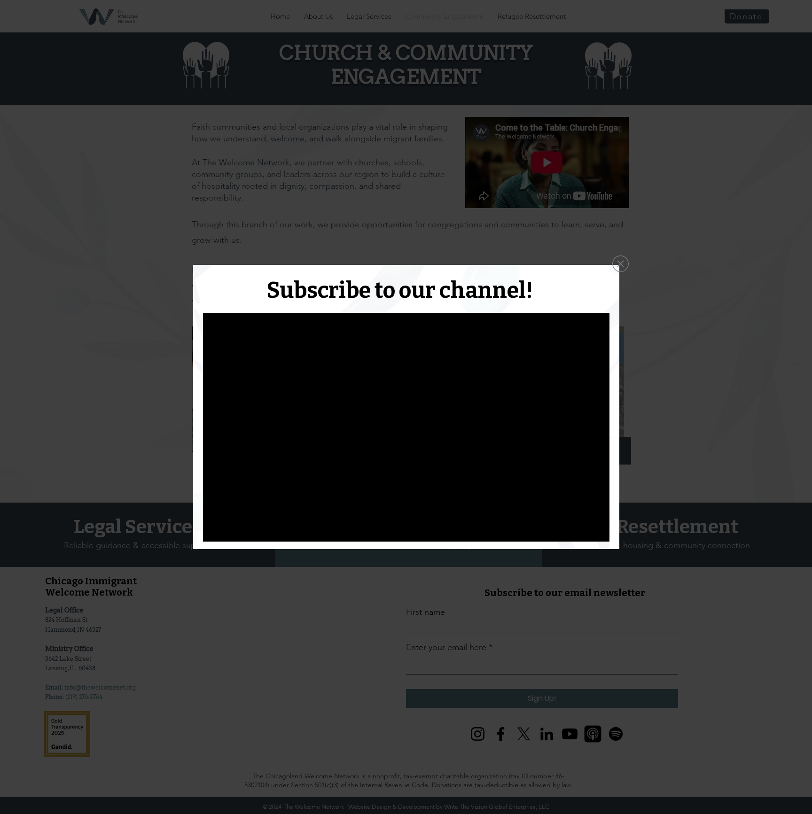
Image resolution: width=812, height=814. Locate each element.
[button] (620, 264)
